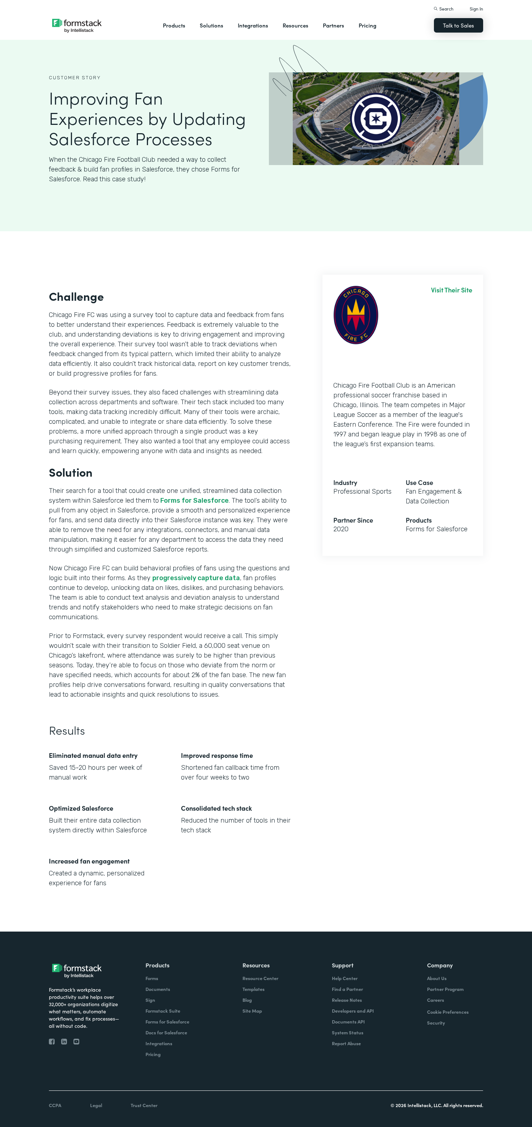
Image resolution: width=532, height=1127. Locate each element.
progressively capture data (196, 578)
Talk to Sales (458, 25)
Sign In (476, 8)
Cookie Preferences (448, 1011)
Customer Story (75, 77)
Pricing (367, 25)
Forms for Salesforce (194, 501)
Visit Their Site (451, 290)
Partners (333, 25)
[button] (174, 25)
